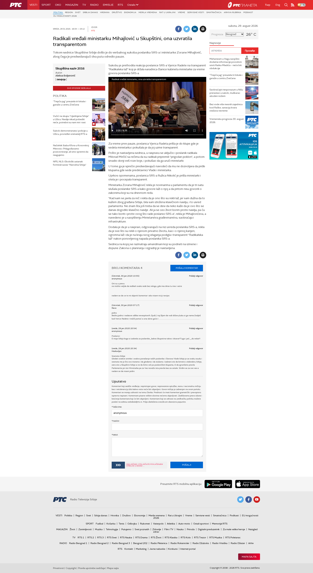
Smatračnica (214, 12)
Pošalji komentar (187, 268)
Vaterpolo (158, 523)
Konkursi (173, 548)
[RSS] (292, 5)
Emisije (108, 5)
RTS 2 (90, 537)
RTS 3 (100, 537)
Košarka (110, 523)
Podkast (248, 12)
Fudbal (99, 523)
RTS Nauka (126, 537)
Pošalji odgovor (196, 276)
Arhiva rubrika (232, 12)
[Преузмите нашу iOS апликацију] (247, 484)
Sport (46, 5)
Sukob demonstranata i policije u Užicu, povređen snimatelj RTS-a (70, 132)
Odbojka (132, 523)
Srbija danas (90, 12)
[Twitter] (186, 29)
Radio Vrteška (219, 543)
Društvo (117, 12)
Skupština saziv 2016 (69, 68)
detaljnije (61, 79)
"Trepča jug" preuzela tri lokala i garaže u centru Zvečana (69, 103)
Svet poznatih (142, 529)
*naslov (115, 420)
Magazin (71, 5)
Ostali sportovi (201, 523)
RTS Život (156, 537)
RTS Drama (141, 537)
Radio (94, 5)
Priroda (191, 529)
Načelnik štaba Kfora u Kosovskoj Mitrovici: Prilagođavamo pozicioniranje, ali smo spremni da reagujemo (71, 150)
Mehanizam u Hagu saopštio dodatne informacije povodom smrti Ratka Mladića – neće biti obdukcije (225, 63)
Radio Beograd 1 (78, 543)
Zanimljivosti (85, 529)
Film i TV (168, 529)
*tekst (115, 434)
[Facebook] (178, 29)
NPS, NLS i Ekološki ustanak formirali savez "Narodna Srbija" (69, 163)
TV (84, 5)
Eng (278, 5)
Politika (58, 12)
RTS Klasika (171, 537)
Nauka (180, 529)
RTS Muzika (215, 537)
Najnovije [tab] (215, 43)
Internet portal (187, 548)
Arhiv (251, 543)
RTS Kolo (186, 537)
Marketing (141, 548)
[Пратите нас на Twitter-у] (240, 499)
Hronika (105, 12)
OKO (58, 5)
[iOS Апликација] (223, 146)
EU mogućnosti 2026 (65, 16)
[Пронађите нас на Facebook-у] (248, 499)
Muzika (99, 529)
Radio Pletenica (159, 543)
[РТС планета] (242, 5)
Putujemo (126, 529)
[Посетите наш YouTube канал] (256, 499)
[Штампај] (203, 29)
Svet (78, 12)
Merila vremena (148, 12)
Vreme (181, 12)
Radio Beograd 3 (121, 543)
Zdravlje (156, 529)
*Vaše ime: (117, 406)
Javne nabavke (157, 548)
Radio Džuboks (201, 543)
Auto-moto (184, 523)
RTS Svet (112, 537)
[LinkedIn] (195, 29)
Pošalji (186, 464)
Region (69, 12)
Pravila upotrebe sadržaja (91, 568)
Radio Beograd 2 (99, 543)
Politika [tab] (60, 96)
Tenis (121, 523)
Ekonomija (130, 12)
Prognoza (217, 34)
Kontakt (128, 548)
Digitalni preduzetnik (209, 529)
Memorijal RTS (219, 523)
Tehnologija (112, 529)
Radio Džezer (238, 543)
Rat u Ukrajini (167, 12)
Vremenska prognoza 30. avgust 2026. (226, 121)
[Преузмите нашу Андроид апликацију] (218, 484)
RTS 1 (81, 537)
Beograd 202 (140, 543)
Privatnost (58, 568)
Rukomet (145, 523)
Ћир (267, 5)
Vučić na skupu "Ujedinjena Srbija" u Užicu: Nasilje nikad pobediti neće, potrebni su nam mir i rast (71, 119)
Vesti (33, 5)
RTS (120, 5)
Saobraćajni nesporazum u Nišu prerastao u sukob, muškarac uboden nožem (226, 92)
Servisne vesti (195, 12)
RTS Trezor (200, 537)
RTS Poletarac (233, 537)
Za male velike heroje (234, 529)
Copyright (71, 568)
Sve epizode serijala (79, 88)
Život (72, 529)
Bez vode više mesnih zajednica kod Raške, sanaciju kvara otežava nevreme (226, 107)
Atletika (171, 523)
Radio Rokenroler (180, 543)
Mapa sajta (249, 556)
